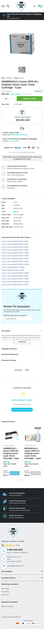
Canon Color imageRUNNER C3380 (15, 284)
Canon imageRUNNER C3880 (13, 270)
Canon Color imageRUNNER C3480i (15, 253)
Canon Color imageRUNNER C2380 (15, 241)
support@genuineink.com (15, 566)
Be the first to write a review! (22, 409)
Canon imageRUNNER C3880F (13, 267)
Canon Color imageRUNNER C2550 (15, 244)
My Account (5, 595)
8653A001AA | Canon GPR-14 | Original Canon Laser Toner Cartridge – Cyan (32, 453)
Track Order (5, 591)
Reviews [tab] (18, 370)
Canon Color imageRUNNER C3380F (15, 264)
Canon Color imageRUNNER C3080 (15, 250)
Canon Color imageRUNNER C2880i (15, 279)
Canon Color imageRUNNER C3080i (15, 256)
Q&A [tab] (27, 370)
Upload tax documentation (28, 152)
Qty (6, 98)
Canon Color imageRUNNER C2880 (15, 258)
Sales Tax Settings (7, 606)
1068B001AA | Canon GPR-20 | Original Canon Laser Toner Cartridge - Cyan (11, 453)
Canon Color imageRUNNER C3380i (15, 247)
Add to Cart (14, 473)
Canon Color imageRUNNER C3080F (15, 273)
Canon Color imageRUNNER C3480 (15, 276)
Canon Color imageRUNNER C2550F (15, 282)
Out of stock (35, 473)
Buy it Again (5, 588)
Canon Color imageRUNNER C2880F (15, 261)
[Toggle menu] (3, 6)
